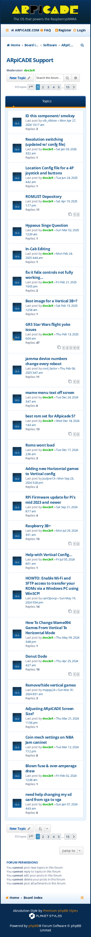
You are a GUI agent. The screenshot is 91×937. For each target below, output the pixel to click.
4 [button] (54, 87)
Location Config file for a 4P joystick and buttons (49, 170)
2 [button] (43, 87)
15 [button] (68, 87)
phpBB (33, 926)
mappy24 (48, 690)
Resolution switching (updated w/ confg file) (45, 142)
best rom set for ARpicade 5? (50, 416)
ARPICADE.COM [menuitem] (27, 30)
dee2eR (29, 70)
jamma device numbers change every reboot (46, 361)
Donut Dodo (36, 656)
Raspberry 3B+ (38, 525)
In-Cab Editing (37, 248)
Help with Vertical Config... (48, 554)
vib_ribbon (49, 120)
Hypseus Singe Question (46, 225)
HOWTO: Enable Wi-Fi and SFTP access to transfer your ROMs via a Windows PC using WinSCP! (51, 586)
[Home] (45, 12)
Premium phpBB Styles (60, 910)
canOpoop (49, 598)
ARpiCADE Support (30, 60)
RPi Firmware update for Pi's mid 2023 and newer (50, 500)
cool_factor (49, 368)
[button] (31, 87)
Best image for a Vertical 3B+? (51, 300)
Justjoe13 (48, 478)
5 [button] (59, 87)
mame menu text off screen (49, 392)
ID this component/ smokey (50, 115)
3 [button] (48, 87)
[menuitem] (45, 30)
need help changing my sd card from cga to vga (48, 797)
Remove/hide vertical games (50, 685)
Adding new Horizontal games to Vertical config (52, 471)
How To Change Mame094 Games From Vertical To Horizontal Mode (48, 627)
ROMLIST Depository (43, 196)
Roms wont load (39, 445)
